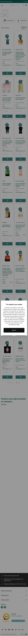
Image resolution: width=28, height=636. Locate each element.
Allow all (14, 330)
